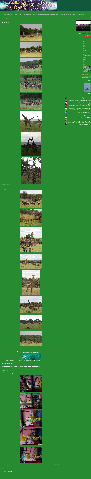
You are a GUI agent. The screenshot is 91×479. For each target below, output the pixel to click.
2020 (83, 44)
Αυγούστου (84, 53)
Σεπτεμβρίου (84, 52)
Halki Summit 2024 (5, 18)
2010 (83, 62)
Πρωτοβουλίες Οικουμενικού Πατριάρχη (63, 16)
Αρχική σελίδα (30, 468)
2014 (83, 48)
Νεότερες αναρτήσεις (2, 468)
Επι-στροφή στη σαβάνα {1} (8, 187)
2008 (83, 63)
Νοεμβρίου (84, 51)
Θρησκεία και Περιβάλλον (66, 15)
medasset (89, 80)
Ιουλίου (84, 56)
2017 (83, 46)
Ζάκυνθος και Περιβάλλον (44, 15)
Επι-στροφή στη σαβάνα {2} (8, 21)
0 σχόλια (8, 184)
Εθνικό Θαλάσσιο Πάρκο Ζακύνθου (87, 76)
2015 (83, 47)
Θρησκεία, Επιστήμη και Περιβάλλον (86, 77)
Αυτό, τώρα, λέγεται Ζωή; (8, 373)
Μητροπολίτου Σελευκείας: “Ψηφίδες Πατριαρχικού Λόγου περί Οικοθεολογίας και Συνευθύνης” (80, 105)
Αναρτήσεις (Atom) (7, 469)
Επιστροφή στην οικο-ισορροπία (9, 349)
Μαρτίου (84, 59)
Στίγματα (4, 466)
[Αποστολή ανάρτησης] (9, 184)
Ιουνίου (84, 57)
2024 (83, 41)
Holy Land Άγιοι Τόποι (9, 18)
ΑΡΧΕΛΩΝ (89, 75)
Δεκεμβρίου (84, 50)
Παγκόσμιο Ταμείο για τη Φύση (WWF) (86, 79)
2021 (83, 43)
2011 (83, 61)
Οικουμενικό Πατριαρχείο (88, 78)
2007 (83, 64)
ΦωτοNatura (49, 17)
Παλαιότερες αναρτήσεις (57, 468)
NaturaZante (11, 3)
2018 (83, 45)
